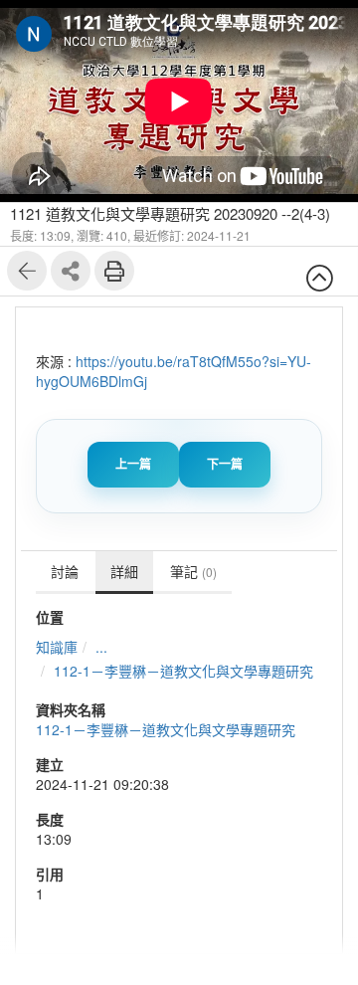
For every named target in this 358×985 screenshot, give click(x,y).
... (101, 647)
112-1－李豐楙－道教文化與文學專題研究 (183, 671)
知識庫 (57, 647)
